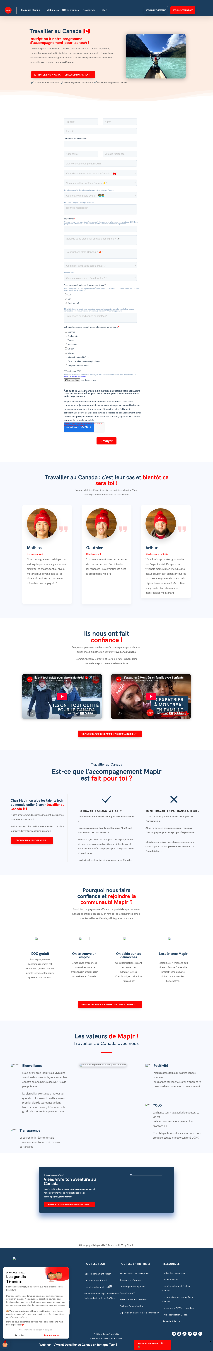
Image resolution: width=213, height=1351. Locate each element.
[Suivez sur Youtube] (190, 1334)
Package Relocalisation (131, 1306)
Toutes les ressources (173, 1273)
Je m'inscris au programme (30, 840)
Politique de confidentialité (106, 1334)
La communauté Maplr (96, 1280)
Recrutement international (133, 1299)
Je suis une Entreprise (156, 10)
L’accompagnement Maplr (98, 1274)
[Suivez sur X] (184, 1334)
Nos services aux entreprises (135, 1273)
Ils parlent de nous (172, 1321)
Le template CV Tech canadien (178, 1308)
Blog (104, 10)
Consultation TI (128, 1293)
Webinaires (53, 10)
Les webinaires (170, 1279)
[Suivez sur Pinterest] (200, 1334)
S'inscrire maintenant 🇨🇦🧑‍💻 (150, 1344)
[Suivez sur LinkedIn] (174, 1334)
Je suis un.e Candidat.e (183, 10)
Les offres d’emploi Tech (97, 1287)
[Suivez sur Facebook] (195, 1334)
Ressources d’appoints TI (132, 1280)
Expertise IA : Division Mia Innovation (139, 1312)
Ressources (89, 10)
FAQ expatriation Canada (175, 1314)
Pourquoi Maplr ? (30, 10)
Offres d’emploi (71, 10)
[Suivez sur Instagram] (179, 1334)
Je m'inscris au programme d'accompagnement (62, 74)
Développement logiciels (132, 1286)
